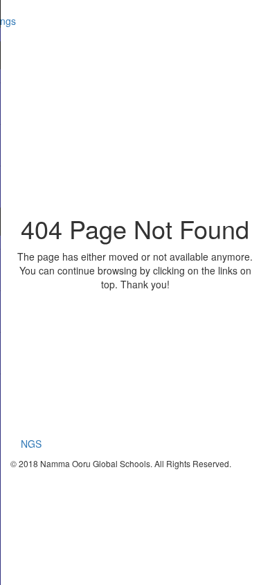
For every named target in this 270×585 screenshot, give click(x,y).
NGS (31, 444)
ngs (8, 21)
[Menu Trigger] (243, 21)
